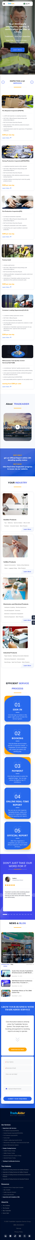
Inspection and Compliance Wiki (11, 1197)
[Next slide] (30, 959)
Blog (12, 964)
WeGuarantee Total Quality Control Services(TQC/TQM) (16, 1142)
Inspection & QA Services (9, 1128)
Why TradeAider (7, 1210)
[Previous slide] (16, 959)
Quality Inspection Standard (9, 1192)
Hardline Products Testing (9, 1150)
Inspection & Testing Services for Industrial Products (16, 1179)
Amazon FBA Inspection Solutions (11, 1145)
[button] (17, 709)
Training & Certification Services (11, 1161)
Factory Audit (6, 1137)
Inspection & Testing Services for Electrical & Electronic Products (17, 1175)
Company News (5, 964)
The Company (6, 1205)
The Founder (6, 1208)
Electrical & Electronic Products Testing (12, 1155)
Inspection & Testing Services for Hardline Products (16, 1169)
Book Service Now (17, 1049)
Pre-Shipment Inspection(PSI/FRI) (11, 1130)
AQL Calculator (6, 1189)
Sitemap (18, 1228)
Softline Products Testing (9, 1153)
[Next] (31, 82)
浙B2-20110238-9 (18, 1225)
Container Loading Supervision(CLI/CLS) (12, 1140)
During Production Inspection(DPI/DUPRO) (13, 1133)
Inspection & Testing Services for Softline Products (15, 1172)
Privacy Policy (19, 1232)
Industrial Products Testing (9, 1158)
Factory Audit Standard (8, 1194)
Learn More (17, 50)
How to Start (6, 1213)
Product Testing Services (9, 1148)
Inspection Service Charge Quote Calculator (13, 1187)
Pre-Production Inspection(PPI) (10, 1135)
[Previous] (3, 82)
